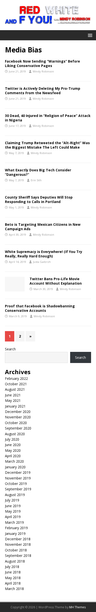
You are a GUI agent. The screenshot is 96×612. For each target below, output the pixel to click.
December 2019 (18, 472)
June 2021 (13, 395)
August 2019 (15, 494)
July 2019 (12, 500)
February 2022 (16, 378)
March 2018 (14, 588)
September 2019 (18, 489)
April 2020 (13, 455)
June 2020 (13, 444)
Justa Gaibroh (42, 262)
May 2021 (13, 400)
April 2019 (13, 516)
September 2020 (18, 428)
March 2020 (14, 461)
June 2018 (13, 572)
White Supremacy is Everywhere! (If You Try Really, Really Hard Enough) (43, 253)
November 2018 (18, 544)
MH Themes (77, 607)
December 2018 (18, 539)
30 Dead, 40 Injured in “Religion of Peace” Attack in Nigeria (48, 117)
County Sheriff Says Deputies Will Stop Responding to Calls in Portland (39, 199)
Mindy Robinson (43, 71)
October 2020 (16, 422)
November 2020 (18, 417)
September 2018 (18, 555)
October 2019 (16, 483)
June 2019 (13, 505)
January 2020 (15, 467)
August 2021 (15, 389)
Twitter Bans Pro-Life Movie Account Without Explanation (56, 281)
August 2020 (15, 433)
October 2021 (16, 384)
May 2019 (13, 511)
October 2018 (16, 550)
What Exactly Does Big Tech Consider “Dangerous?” (38, 172)
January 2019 (15, 533)
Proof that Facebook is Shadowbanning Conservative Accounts (40, 308)
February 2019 (16, 527)
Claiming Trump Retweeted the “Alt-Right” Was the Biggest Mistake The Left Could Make (47, 145)
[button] (89, 35)
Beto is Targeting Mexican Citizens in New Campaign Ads (42, 226)
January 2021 (15, 406)
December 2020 (18, 411)
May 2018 (13, 577)
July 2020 (12, 439)
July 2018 (12, 566)
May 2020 (13, 450)
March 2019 (14, 522)
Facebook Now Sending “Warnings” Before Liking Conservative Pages (42, 63)
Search (10, 349)
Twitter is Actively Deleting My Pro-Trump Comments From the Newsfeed (42, 90)
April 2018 (13, 583)
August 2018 (15, 561)
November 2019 (18, 478)
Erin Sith (36, 180)
